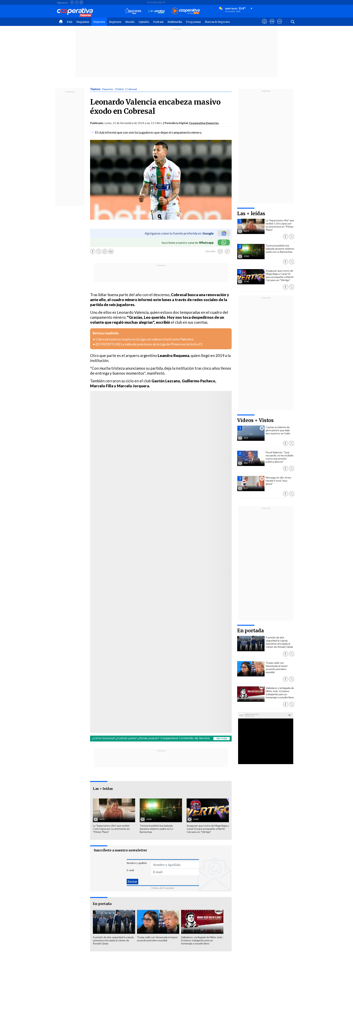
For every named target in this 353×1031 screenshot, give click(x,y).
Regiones (115, 22)
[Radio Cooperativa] (186, 11)
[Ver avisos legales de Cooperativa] (264, 25)
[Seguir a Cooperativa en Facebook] (72, 2)
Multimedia (174, 22)
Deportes (99, 22)
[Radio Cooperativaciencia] (156, 11)
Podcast (158, 22)
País (69, 22)
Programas (193, 22)
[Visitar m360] (272, 25)
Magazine (82, 22)
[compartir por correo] (220, 251)
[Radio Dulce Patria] (133, 11)
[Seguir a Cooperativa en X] (77, 2)
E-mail (130, 870)
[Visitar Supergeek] (279, 25)
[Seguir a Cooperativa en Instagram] (81, 2)
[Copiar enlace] (227, 251)
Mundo (130, 22)
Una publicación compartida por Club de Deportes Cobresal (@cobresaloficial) (140, 457)
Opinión (144, 22)
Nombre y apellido (137, 863)
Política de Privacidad (162, 888)
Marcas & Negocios (217, 22)
